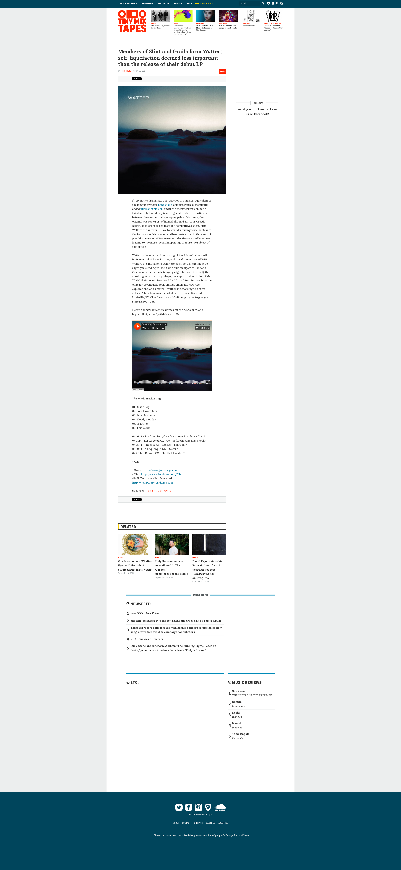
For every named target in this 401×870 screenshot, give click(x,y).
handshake (165, 205)
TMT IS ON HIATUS (204, 3)
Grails (151, 490)
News (222, 71)
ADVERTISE (223, 823)
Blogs (177, 3)
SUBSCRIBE (210, 823)
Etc (189, 3)
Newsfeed (146, 3)
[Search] (263, 3)
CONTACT (186, 823)
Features (163, 3)
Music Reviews (127, 3)
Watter (168, 490)
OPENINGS (198, 823)
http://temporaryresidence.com (152, 482)
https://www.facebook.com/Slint (162, 474)
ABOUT (176, 823)
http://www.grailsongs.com (160, 470)
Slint (159, 490)
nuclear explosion (151, 209)
